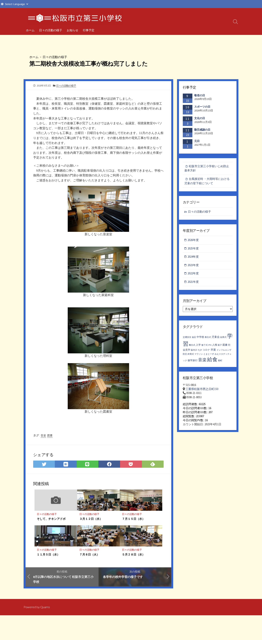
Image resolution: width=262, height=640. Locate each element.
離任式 (192, 345)
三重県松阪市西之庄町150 (201, 389)
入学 (198, 344)
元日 (197, 141)
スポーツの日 (202, 106)
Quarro (45, 607)
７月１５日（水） (133, 518)
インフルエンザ (224, 350)
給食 (212, 359)
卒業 (213, 349)
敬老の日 (199, 95)
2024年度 (193, 256)
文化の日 (199, 118)
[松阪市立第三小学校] (75, 16)
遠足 (194, 337)
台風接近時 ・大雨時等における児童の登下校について (207, 181)
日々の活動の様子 (50, 30)
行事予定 (88, 30)
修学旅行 (193, 360)
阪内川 (194, 350)
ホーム (30, 30)
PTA (210, 345)
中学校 (200, 337)
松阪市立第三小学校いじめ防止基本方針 (206, 168)
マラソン (198, 354)
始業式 (223, 337)
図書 (50, 435)
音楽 (43, 435)
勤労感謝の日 (202, 129)
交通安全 (187, 337)
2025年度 (193, 248)
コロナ (206, 349)
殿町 (220, 360)
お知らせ (72, 30)
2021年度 (193, 282)
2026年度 (193, 240)
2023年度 (193, 265)
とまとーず (209, 354)
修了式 (204, 345)
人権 (214, 344)
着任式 (208, 337)
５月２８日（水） (133, 554)
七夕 (200, 350)
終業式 (191, 354)
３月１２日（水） (90, 518)
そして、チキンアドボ (51, 518)
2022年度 (193, 273)
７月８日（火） (89, 554)
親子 (220, 345)
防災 (185, 354)
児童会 (216, 337)
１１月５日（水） (48, 554)
